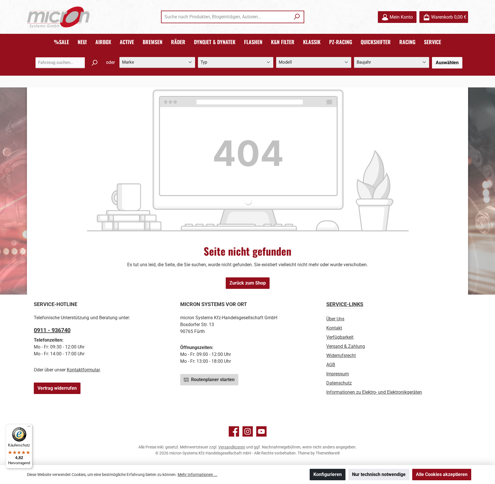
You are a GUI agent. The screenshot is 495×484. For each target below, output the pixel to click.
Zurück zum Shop (247, 283)
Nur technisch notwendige (379, 474)
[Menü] (28, 427)
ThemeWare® (328, 453)
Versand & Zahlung (345, 346)
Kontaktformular (83, 370)
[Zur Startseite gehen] (58, 17)
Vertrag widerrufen (57, 388)
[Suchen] (297, 17)
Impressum (337, 374)
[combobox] (226, 17)
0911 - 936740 (52, 330)
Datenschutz (339, 383)
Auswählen (447, 62)
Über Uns (335, 319)
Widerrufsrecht (341, 355)
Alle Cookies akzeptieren (441, 474)
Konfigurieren (327, 474)
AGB (330, 364)
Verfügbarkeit (339, 337)
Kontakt (334, 328)
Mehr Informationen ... (197, 474)
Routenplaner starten (212, 379)
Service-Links (344, 304)
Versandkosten (231, 447)
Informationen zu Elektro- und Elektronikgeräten (374, 392)
